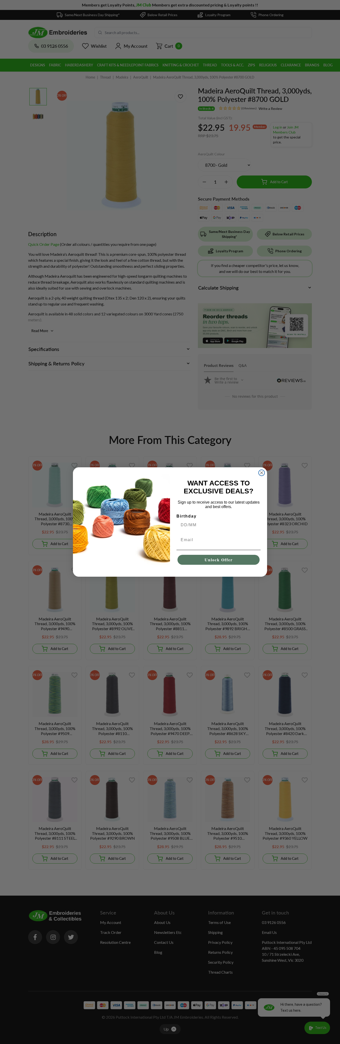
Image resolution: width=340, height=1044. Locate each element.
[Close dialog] (262, 473)
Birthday (186, 516)
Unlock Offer (219, 560)
